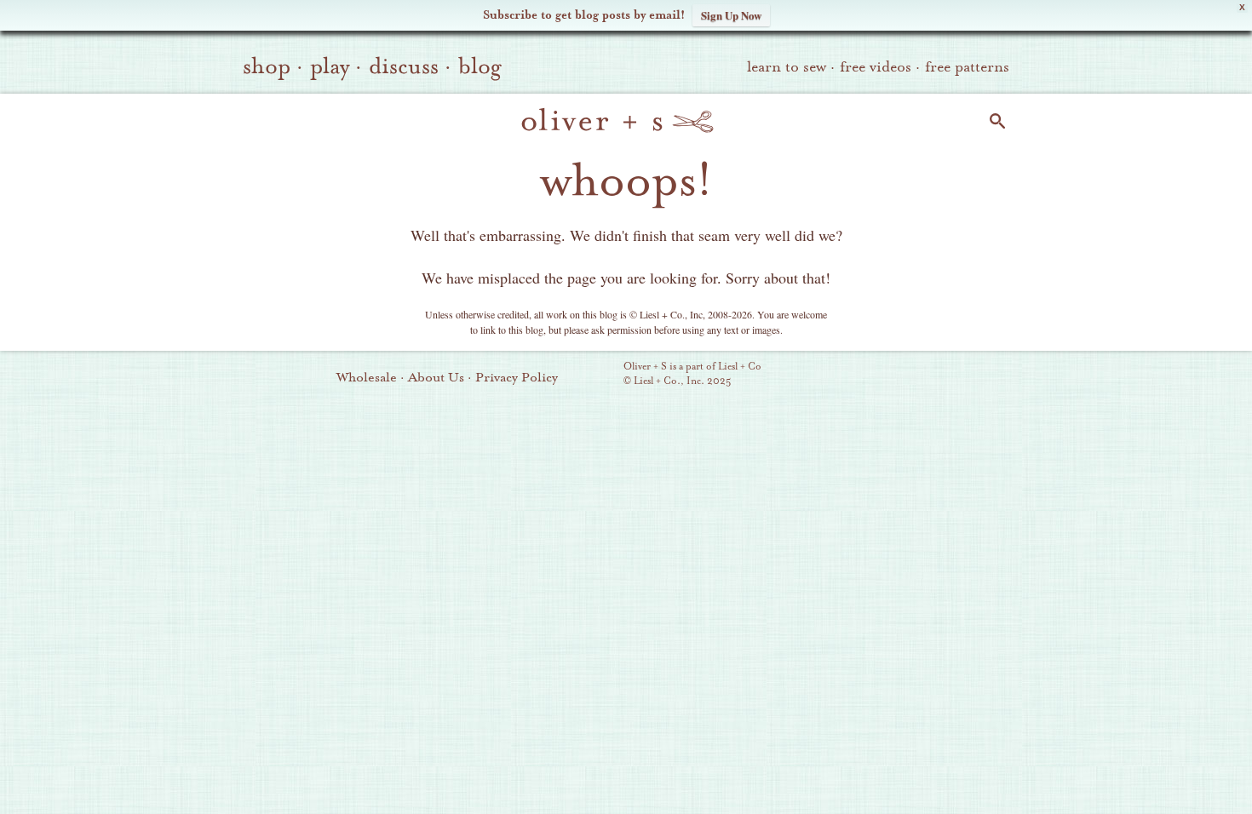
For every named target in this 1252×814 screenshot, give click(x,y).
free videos (875, 67)
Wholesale (366, 377)
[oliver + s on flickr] (882, 375)
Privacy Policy (516, 377)
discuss (404, 66)
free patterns (967, 67)
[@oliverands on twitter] (940, 375)
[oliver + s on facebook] (911, 375)
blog (480, 66)
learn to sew (786, 67)
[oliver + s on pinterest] (853, 375)
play (329, 66)
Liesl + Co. (600, 374)
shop (266, 66)
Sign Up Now (731, 15)
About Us (436, 377)
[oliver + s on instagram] (969, 375)
